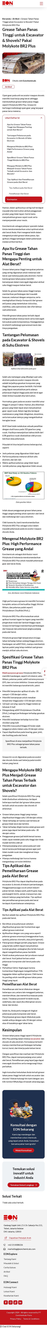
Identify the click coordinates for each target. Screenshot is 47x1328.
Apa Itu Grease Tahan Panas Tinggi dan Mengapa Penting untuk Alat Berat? (19, 127)
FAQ (6, 1276)
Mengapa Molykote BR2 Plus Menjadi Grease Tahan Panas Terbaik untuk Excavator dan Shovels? (20, 170)
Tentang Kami (10, 1259)
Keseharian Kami (11, 1295)
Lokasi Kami (9, 1291)
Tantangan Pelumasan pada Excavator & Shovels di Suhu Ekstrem (19, 138)
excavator (35, 1038)
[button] (44, 671)
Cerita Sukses (10, 1267)
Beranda (6, 18)
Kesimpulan (12, 199)
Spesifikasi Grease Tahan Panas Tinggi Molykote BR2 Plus (20, 158)
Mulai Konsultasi (24, 1150)
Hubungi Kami (10, 1287)
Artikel (16, 18)
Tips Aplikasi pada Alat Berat (20, 188)
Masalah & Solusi (11, 1263)
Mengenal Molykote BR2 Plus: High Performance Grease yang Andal (20, 149)
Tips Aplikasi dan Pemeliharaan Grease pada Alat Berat (20, 180)
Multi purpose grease (12, 673)
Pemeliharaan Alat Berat (19, 193)
